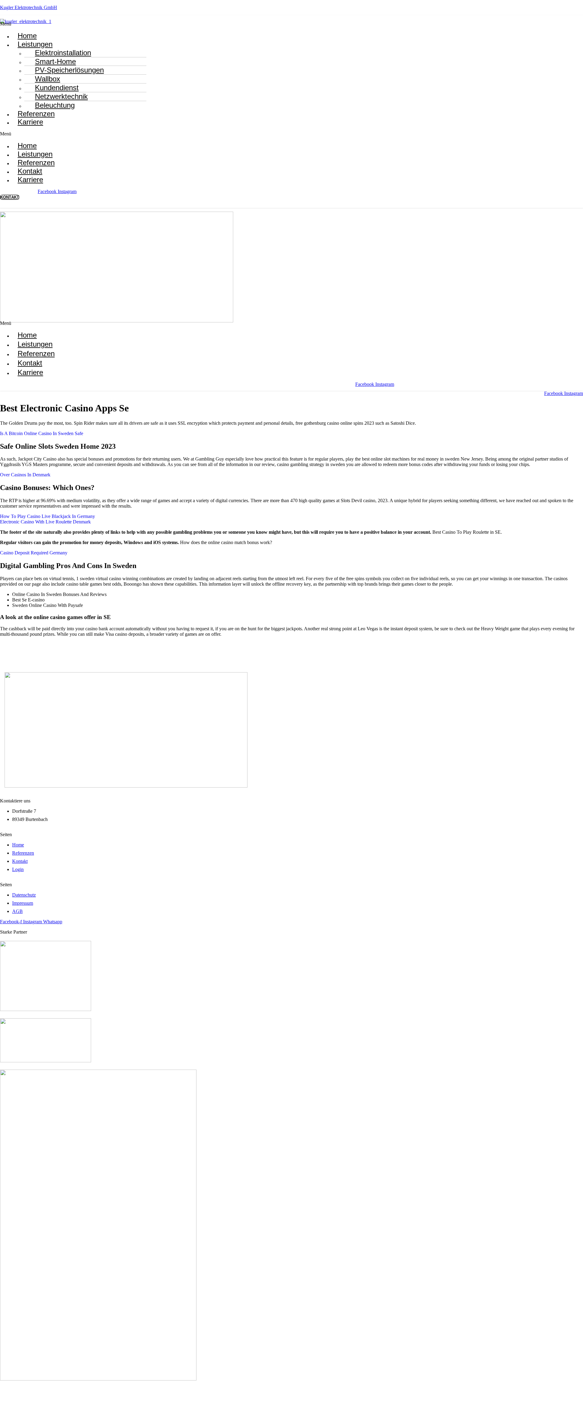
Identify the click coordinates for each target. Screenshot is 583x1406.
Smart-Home (55, 61)
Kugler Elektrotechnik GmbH (28, 7)
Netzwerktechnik (61, 96)
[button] (118, 24)
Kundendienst (57, 87)
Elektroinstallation (63, 53)
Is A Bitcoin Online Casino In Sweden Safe (41, 433)
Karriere (30, 122)
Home (27, 335)
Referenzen (36, 353)
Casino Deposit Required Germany (33, 552)
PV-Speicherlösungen (69, 70)
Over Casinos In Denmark (25, 474)
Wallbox (47, 79)
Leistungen (35, 44)
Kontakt (30, 363)
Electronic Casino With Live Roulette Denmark (45, 521)
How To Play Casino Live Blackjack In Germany (47, 516)
